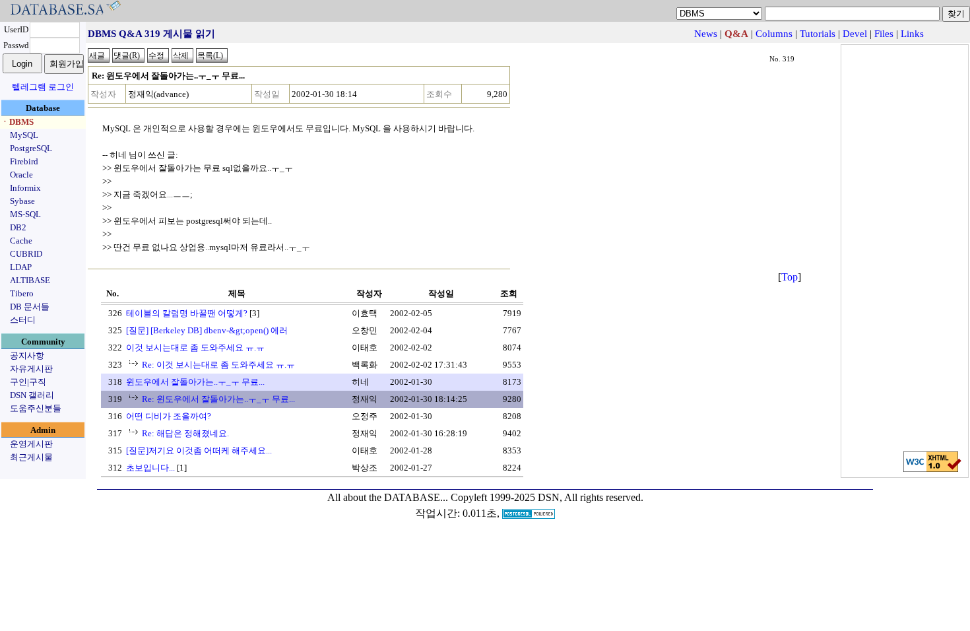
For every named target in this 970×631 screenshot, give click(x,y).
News (705, 33)
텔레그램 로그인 (43, 87)
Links (912, 33)
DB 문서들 (29, 307)
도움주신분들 (35, 408)
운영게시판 (31, 444)
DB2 (18, 227)
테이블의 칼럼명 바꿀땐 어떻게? (186, 313)
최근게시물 (31, 457)
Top (789, 276)
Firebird (24, 161)
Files (883, 33)
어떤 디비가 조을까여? (168, 416)
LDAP (21, 267)
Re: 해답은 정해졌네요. (185, 433)
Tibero (22, 293)
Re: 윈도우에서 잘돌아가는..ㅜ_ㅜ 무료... (218, 399)
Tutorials (817, 33)
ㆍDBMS (17, 122)
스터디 (23, 320)
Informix (25, 188)
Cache (21, 241)
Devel (855, 33)
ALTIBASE (30, 280)
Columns (774, 33)
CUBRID (26, 254)
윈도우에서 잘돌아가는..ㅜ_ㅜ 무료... (195, 382)
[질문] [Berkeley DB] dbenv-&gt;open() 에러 (207, 330)
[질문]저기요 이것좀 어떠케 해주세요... (199, 450)
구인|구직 (28, 382)
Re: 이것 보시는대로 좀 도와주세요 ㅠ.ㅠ (218, 365)
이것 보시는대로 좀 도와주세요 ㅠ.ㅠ (195, 347)
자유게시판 (31, 369)
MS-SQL (25, 214)
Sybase (22, 201)
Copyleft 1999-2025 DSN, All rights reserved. (547, 497)
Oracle (21, 175)
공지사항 (27, 355)
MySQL (24, 135)
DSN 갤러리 (32, 395)
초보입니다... (150, 468)
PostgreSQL (31, 148)
